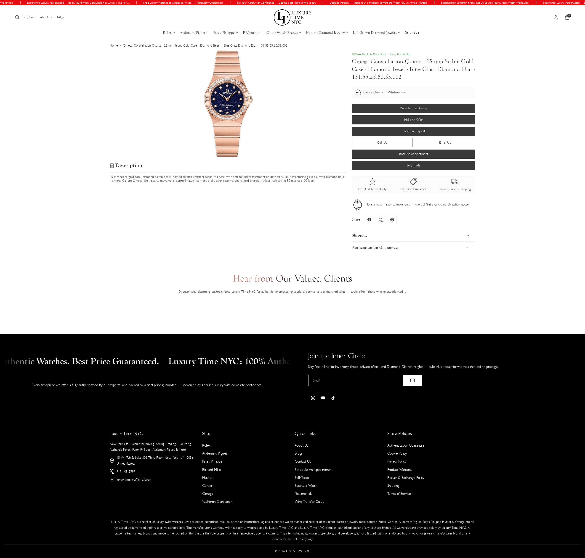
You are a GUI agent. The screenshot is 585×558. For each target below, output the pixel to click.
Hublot (207, 477)
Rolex (167, 33)
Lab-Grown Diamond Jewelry (375, 33)
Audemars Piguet (192, 33)
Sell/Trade (29, 17)
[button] (17, 17)
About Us (46, 17)
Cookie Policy (397, 453)
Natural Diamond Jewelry (325, 33)
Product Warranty (399, 469)
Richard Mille (211, 469)
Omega (207, 493)
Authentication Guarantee (406, 445)
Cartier (207, 485)
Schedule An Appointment (314, 469)
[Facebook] (369, 219)
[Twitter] (380, 219)
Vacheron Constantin (217, 501)
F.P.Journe (250, 33)
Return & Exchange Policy (405, 477)
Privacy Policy (396, 461)
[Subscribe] (412, 380)
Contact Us (303, 461)
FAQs (60, 17)
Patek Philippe (224, 33)
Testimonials (303, 493)
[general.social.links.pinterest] (392, 219)
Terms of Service (399, 493)
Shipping (393, 485)
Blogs (299, 453)
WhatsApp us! (397, 92)
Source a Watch (306, 485)
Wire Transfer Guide (309, 501)
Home (114, 45)
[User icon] (555, 17)
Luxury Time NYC (298, 551)
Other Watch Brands (282, 33)
